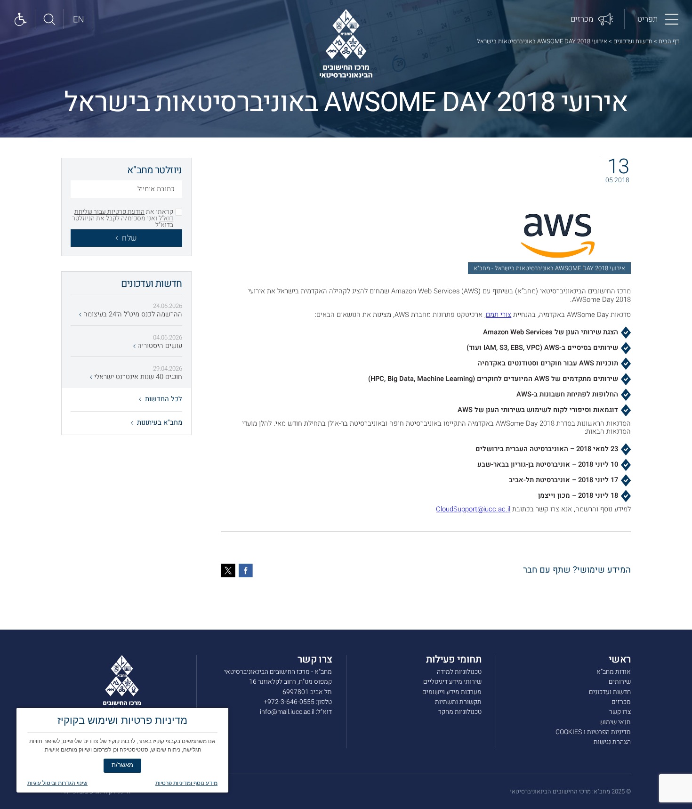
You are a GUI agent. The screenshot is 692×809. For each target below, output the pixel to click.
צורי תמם (498, 315)
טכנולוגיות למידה (459, 672)
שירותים (620, 682)
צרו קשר (620, 712)
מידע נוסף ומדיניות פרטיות (186, 783)
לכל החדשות (163, 399)
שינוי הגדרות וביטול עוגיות (57, 783)
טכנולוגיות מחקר (460, 712)
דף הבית (669, 41)
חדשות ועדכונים (632, 41)
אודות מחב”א (613, 672)
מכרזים (621, 702)
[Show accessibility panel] (21, 19)
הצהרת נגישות (612, 742)
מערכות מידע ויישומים (452, 692)
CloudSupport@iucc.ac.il (473, 509)
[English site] (78, 19)
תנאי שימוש (615, 722)
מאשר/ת (122, 765)
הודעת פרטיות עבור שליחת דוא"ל (123, 215)
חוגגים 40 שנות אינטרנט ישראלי (137, 377)
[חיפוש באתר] (49, 19)
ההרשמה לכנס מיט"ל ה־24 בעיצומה (131, 314)
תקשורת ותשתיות (458, 702)
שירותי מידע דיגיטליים (452, 682)
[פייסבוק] (246, 571)
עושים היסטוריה (159, 346)
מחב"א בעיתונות (159, 423)
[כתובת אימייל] (126, 190)
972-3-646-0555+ (289, 702)
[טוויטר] (228, 571)
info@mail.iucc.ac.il (287, 712)
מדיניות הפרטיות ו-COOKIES (593, 732)
